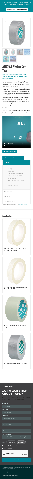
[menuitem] (5, 472)
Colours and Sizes (9, 201)
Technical (7, 196)
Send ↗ (16, 460)
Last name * (5, 409)
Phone (3, 428)
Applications (8, 192)
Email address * (6, 421)
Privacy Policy (21, 7)
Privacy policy (14, 446)
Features (6, 163)
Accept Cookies (11, 9)
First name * (5, 403)
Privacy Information (22, 9)
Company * (5, 415)
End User (21, 442)
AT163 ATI (13, 151)
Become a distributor (13, 158)
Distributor (11, 442)
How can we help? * (7, 434)
